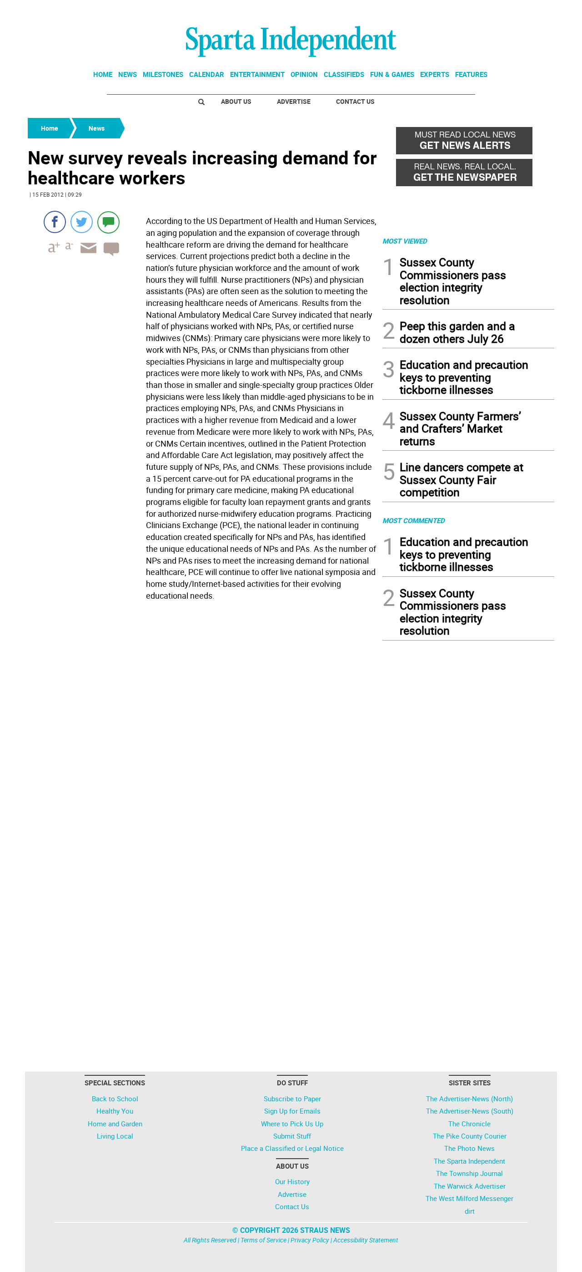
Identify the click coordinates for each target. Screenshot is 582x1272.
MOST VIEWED (404, 240)
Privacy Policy (310, 1240)
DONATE (532, 10)
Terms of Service (263, 1240)
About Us (236, 101)
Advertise (294, 101)
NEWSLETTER (481, 10)
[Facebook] (55, 222)
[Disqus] (202, 720)
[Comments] (108, 222)
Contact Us (355, 101)
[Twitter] (81, 222)
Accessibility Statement (365, 1240)
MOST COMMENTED (413, 520)
